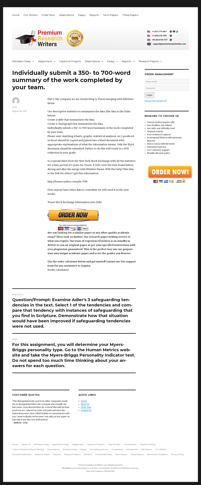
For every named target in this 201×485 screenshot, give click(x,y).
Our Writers (31, 15)
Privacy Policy (177, 454)
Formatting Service (99, 449)
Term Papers (110, 15)
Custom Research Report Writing (28, 449)
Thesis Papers (130, 15)
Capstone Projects (70, 61)
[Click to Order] (92, 219)
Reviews (88, 454)
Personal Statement (21, 454)
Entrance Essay (70, 449)
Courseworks (130, 444)
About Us (85, 404)
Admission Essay (21, 61)
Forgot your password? (156, 101)
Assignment (45, 61)
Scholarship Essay (103, 454)
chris (14, 107)
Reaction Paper (42, 454)
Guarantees (117, 449)
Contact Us (86, 410)
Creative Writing (147, 444)
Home (15, 15)
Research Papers (148, 61)
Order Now (48, 15)
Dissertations (66, 15)
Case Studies (114, 444)
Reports (94, 15)
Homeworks (132, 449)
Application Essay (60, 444)
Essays (81, 15)
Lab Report (146, 449)
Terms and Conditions (157, 454)
